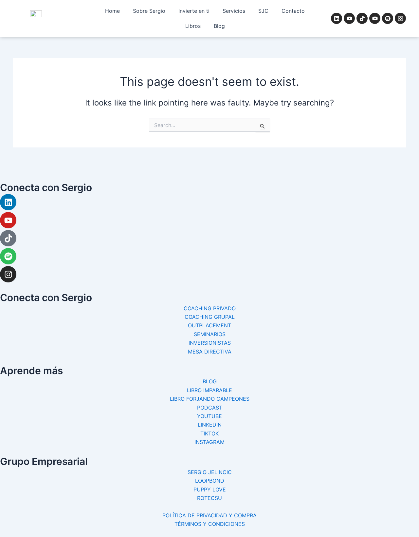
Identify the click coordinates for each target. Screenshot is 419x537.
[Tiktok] (8, 238)
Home (112, 11)
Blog (219, 26)
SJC (263, 11)
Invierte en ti (194, 11)
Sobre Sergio (149, 11)
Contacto (293, 11)
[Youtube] (8, 220)
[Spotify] (8, 256)
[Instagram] (8, 274)
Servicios (234, 11)
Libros (193, 26)
